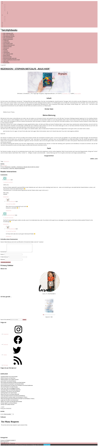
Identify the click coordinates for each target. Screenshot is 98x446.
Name (2, 254)
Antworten (6, 197)
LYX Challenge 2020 (11, 19)
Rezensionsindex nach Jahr (15, 13)
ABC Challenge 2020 (11, 18)
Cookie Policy (6, 42)
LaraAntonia (12, 201)
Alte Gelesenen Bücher (9, 36)
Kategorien (3, 440)
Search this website (5, 319)
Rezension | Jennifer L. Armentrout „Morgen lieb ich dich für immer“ (22, 167)
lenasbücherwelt (10, 215)
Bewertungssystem (8, 39)
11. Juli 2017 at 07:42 (8, 217)
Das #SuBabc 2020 (10, 21)
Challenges (6, 15)
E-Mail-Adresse (5, 257)
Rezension (6, 161)
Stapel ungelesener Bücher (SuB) (14, 4)
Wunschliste (9, 9)
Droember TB (65, 93)
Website (3, 259)
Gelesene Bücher (10, 6)
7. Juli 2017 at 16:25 (8, 182)
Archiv (2, 414)
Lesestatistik (9, 7)
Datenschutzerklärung (9, 24)
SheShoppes (18, 443)
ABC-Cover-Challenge (11, 16)
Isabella (8, 179)
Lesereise (5, 51)
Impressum (6, 25)
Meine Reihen (6, 55)
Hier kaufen (78, 93)
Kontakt (5, 22)
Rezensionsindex (10, 10)
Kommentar (3, 252)
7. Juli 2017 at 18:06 (10, 204)
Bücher (5, 3)
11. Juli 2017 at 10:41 (11, 231)
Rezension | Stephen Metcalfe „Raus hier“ (25, 68)
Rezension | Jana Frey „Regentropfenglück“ (14, 168)
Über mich (5, 2)
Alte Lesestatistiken (8, 37)
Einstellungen (46, 444)
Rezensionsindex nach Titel (15, 12)
